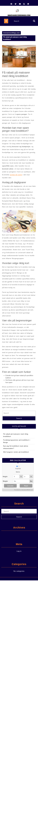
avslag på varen (16, 175)
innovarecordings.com (11, 33)
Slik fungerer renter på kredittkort (16, 452)
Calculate (10, 486)
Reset (26, 486)
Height (5, 476)
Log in (19, 551)
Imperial (18, 468)
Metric (18, 472)
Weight (5, 481)
